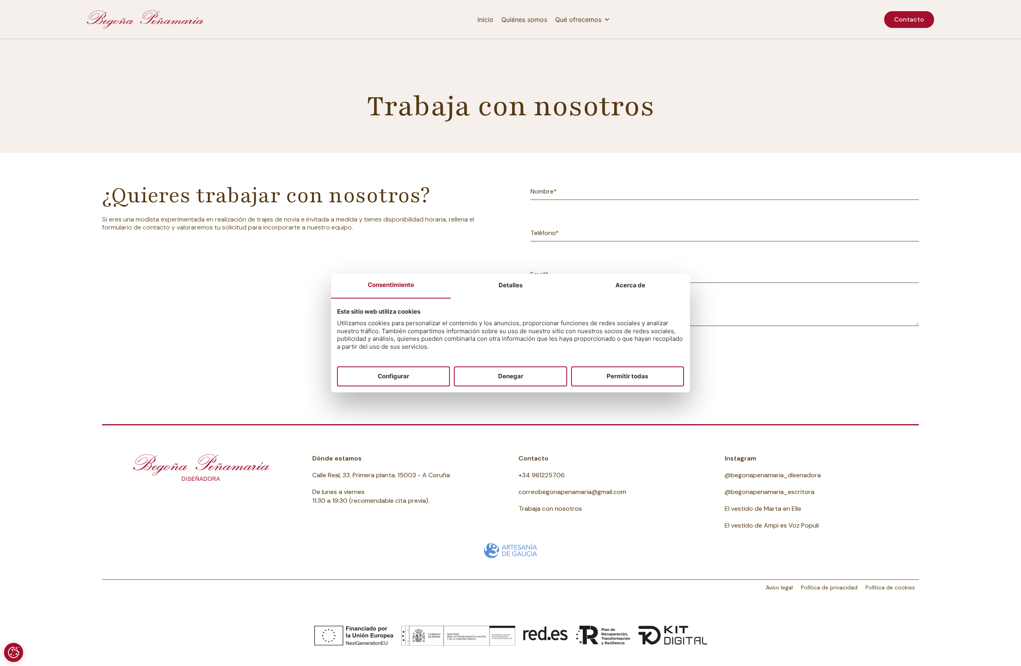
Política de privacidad (829, 587)
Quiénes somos (524, 20)
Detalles (510, 285)
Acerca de (630, 285)
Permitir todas (627, 376)
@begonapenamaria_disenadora (773, 475)
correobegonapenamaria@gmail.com (572, 492)
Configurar (393, 376)
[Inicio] (145, 19)
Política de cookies (890, 587)
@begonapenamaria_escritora (769, 492)
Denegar (510, 376)
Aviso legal (779, 587)
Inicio (485, 20)
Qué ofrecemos (578, 20)
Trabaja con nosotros (550, 508)
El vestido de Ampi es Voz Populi (772, 525)
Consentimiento (391, 285)
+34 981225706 (541, 475)
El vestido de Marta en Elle (763, 508)
